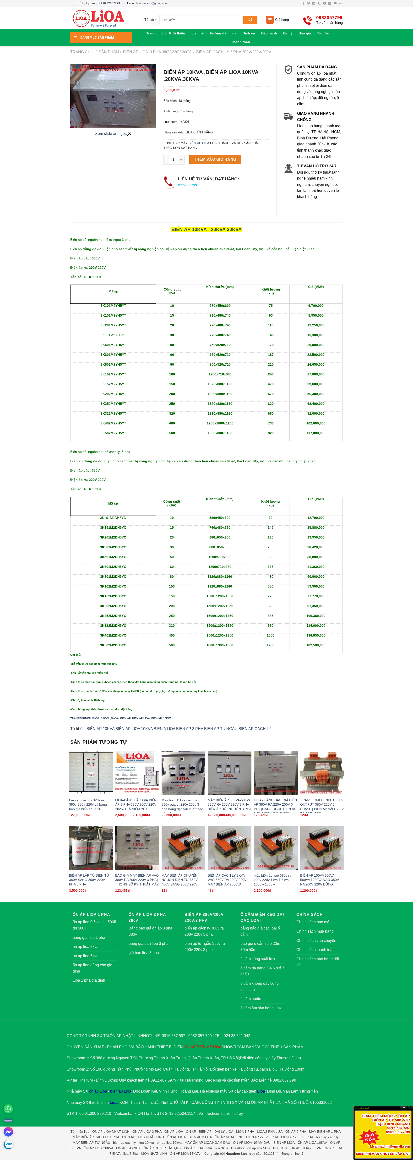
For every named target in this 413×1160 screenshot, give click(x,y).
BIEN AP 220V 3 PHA (262, 1137)
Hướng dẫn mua (223, 33)
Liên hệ (197, 33)
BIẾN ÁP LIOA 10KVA (134, 729)
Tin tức (323, 33)
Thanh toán (240, 42)
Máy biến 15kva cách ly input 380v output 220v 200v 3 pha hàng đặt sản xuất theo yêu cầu (183, 806)
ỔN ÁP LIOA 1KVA (198, 1148)
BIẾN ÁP (125, 718)
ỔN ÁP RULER (154, 1148)
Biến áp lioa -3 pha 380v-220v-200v (156, 52)
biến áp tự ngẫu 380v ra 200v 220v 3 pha (205, 946)
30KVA (234, 229)
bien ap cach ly (327, 1137)
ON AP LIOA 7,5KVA (305, 1148)
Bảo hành (269, 33)
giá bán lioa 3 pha (144, 953)
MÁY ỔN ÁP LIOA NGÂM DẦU (207, 1142)
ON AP (191, 1131)
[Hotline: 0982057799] (8, 1109)
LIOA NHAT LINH (154, 1153)
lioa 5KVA (280, 1148)
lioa (86, 1131)
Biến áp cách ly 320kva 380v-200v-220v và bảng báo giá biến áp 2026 (88, 804)
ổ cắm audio (250, 999)
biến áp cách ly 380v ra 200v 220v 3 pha (204, 931)
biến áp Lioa (120, 1091)
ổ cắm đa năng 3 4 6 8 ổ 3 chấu (262, 971)
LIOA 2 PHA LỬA (270, 1131)
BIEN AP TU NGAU (221, 729)
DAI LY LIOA (223, 1131)
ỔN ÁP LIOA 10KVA (312, 1142)
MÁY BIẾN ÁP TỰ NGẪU (91, 1142)
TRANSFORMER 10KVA (85, 718)
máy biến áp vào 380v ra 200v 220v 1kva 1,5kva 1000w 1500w (272, 880)
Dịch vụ (249, 33)
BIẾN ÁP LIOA (199, 143)
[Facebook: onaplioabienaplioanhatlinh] (8, 1120)
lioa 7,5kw (130, 1153)
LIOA (217, 1047)
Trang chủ (154, 33)
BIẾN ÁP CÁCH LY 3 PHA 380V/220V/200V (233, 52)
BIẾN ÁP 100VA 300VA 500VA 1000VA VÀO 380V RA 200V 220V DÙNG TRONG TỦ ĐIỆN (319, 882)
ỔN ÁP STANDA (128, 1148)
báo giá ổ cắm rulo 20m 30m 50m (260, 946)
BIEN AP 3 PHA (189, 729)
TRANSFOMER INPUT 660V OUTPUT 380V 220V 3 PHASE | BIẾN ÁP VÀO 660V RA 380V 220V (322, 806)
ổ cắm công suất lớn (257, 959)
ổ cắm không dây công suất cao (259, 986)
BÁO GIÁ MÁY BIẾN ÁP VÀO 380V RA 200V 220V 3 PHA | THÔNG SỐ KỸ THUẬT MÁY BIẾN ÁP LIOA (137, 882)
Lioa (261, 1091)
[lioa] (101, 18)
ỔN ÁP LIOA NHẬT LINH (111, 1131)
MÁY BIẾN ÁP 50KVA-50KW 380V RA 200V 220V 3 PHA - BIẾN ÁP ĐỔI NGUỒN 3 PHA (229, 804)
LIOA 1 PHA (245, 1131)
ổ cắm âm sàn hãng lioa (260, 1008)
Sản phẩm (109, 52)
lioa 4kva (238, 1148)
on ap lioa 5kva (85, 956)
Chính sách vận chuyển (316, 941)
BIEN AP (205, 1131)
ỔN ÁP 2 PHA (295, 1131)
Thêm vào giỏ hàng (215, 159)
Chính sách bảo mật (313, 922)
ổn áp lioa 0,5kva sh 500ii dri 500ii (94, 925)
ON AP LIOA (173, 1131)
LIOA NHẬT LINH (151, 1137)
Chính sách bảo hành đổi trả (317, 962)
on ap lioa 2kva (85, 947)
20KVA (218, 229)
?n (404, 1108)
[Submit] (250, 20)
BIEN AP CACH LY (255, 729)
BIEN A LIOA (164, 729)
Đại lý (287, 33)
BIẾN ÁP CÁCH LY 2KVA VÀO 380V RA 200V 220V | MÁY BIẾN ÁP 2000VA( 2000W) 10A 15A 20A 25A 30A (228, 884)
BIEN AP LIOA (284, 1142)
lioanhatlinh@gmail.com (152, 3)
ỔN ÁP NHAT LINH (229, 1137)
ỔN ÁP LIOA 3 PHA (147, 1131)
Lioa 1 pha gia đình (89, 980)
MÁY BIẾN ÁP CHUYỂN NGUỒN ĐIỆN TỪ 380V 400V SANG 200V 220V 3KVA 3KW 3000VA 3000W (182, 882)
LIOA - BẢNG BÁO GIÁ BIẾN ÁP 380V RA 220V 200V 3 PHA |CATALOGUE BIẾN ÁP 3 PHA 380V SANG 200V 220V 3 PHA (275, 809)
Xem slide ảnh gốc (111, 134)
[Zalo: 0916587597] (8, 1144)
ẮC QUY (175, 1148)
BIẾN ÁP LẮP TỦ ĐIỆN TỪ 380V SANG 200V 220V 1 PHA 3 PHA (89, 880)
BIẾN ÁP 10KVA (188, 229)
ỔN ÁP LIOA (176, 1137)
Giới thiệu (177, 33)
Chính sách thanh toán (315, 950)
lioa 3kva (221, 1148)
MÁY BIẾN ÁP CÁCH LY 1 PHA (96, 1137)
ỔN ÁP (190, 1047)
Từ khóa (77, 1131)
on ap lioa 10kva (169, 1142)
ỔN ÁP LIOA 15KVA (185, 1153)
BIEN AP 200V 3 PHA (297, 1137)
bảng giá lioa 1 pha (89, 937)
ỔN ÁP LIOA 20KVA (98, 1148)
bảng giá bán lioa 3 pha (148, 943)
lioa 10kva (146, 1142)
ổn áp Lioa (98, 1091)
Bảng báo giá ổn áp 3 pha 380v (150, 931)
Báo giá (305, 33)
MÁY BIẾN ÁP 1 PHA (325, 1131)
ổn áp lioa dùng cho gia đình (92, 968)
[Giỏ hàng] (270, 20)
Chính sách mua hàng (315, 931)
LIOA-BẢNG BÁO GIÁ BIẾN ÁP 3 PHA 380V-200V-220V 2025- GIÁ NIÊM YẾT (136, 804)
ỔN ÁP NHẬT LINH (267, 1102)
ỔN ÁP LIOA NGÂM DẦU (252, 1142)
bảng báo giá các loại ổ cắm (260, 931)
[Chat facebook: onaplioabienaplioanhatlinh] (8, 1132)
